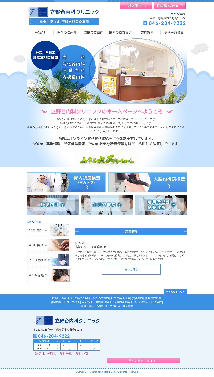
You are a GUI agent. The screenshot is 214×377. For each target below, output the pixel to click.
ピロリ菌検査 (72, 302)
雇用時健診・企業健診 (94, 306)
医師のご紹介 (82, 298)
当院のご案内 (101, 298)
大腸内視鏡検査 (123, 302)
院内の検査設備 (120, 298)
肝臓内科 (56, 302)
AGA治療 (156, 302)
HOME (55, 298)
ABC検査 (87, 302)
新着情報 (66, 298)
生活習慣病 (141, 302)
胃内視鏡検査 (103, 302)
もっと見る (131, 269)
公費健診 (115, 306)
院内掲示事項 (34, 221)
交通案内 (137, 298)
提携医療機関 (153, 298)
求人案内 (128, 306)
